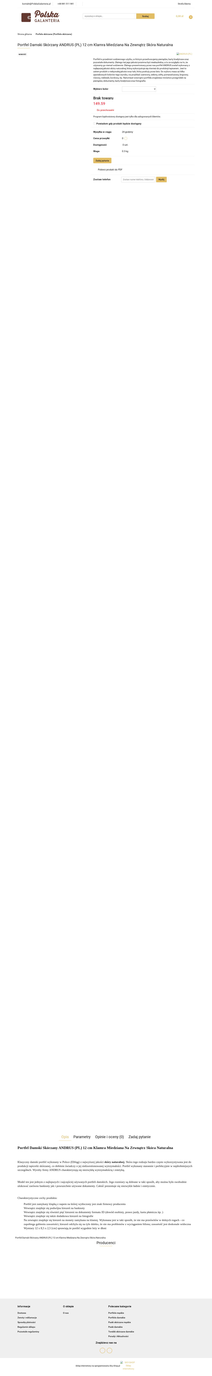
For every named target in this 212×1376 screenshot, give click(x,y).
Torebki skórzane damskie (121, 1331)
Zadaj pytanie (102, 160)
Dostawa (22, 1313)
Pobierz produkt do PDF (110, 169)
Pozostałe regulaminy (28, 1331)
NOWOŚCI (45, 27)
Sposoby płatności (27, 1322)
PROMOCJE (61, 27)
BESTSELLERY (81, 27)
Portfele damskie (116, 1317)
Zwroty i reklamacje (27, 1317)
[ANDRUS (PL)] (184, 53)
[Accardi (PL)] (106, 1264)
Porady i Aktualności (118, 1336)
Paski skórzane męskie (119, 1322)
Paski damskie (115, 1327)
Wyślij (161, 179)
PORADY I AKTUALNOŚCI (139, 27)
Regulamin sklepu (26, 1327)
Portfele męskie (116, 1313)
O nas (66, 1313)
